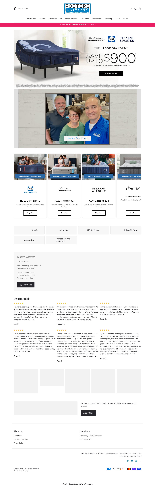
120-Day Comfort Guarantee (108, 453)
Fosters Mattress (33, 469)
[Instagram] (136, 461)
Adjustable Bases (55, 19)
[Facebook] (128, 461)
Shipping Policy (135, 456)
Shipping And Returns (89, 453)
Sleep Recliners (71, 19)
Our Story (18, 436)
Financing (108, 19)
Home (125, 19)
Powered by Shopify (21, 471)
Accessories (97, 19)
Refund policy (136, 453)
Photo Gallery (19, 443)
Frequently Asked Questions (91, 436)
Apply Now (88, 413)
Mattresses (31, 19)
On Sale (42, 19)
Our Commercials (21, 439)
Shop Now (30, 213)
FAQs (117, 19)
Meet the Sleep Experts (77, 138)
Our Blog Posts (85, 439)
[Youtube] (132, 461)
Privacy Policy (124, 456)
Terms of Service (125, 453)
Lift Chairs (85, 19)
